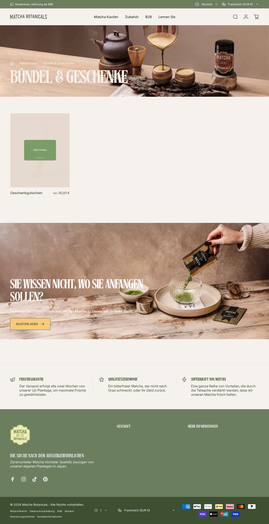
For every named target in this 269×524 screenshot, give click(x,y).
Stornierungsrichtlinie (22, 516)
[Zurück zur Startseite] (12, 63)
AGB (59, 511)
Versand (69, 511)
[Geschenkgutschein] (40, 150)
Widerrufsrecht (18, 511)
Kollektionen (29, 63)
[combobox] (206, 4)
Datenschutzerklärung (42, 511)
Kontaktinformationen (49, 516)
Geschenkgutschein (26, 193)
